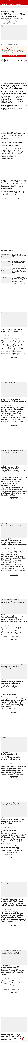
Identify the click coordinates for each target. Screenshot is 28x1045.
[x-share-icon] (5, 61)
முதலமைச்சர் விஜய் (19, 987)
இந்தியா (11, 4)
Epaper (25, 1039)
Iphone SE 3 (23, 198)
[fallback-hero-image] (6, 256)
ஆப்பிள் (6, 198)
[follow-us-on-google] (25, 60)
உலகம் (18, 4)
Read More (14, 357)
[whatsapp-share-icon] (2, 61)
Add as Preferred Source (14, 55)
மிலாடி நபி (4, 628)
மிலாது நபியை (6, 983)
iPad (10, 198)
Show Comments (14, 219)
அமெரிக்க (4, 477)
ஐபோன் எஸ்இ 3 (16, 198)
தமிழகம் (4, 4)
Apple (2, 198)
